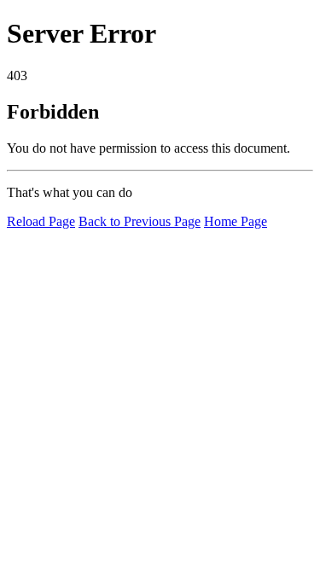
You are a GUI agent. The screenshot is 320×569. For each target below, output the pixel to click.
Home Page (235, 221)
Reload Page (41, 221)
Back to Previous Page (140, 221)
